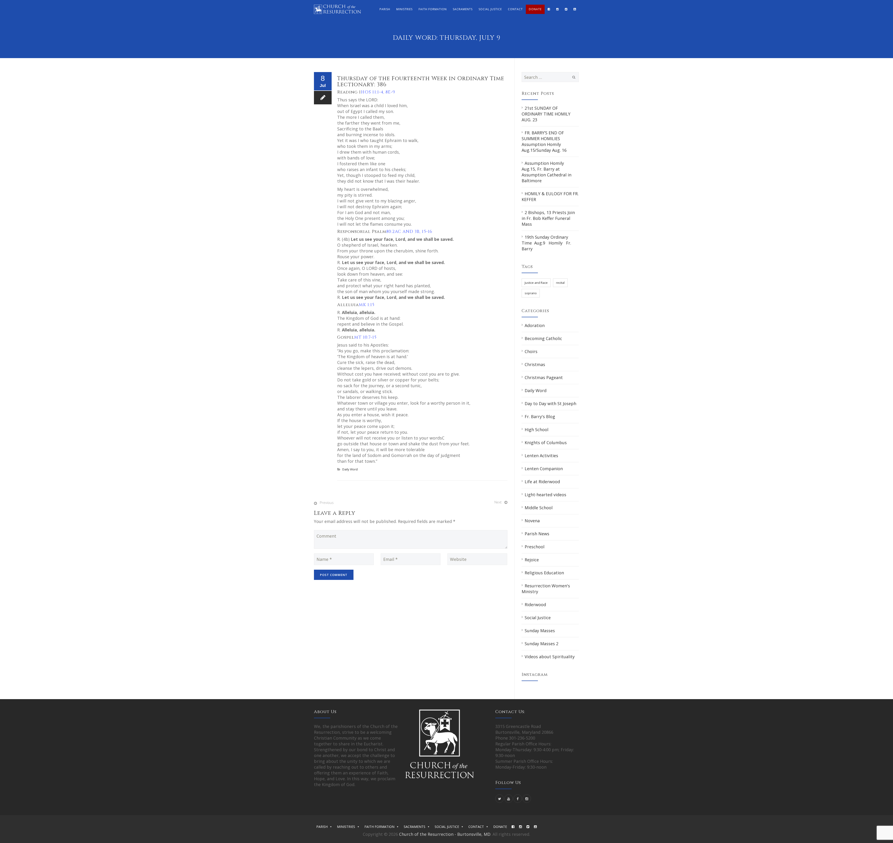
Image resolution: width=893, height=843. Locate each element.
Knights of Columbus (546, 442)
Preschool (534, 546)
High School (536, 429)
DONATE (535, 9)
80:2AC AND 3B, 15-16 (409, 232)
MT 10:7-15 (365, 337)
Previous (327, 502)
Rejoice (532, 559)
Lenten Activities (541, 455)
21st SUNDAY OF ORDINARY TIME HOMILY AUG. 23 (546, 113)
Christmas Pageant (544, 377)
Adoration (535, 325)
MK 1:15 (366, 305)
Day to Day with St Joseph (550, 403)
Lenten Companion (544, 468)
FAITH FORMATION (433, 9)
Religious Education (544, 572)
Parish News (537, 533)
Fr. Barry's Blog (540, 416)
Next (498, 502)
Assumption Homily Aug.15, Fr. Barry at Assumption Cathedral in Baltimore (546, 171)
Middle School (539, 507)
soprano (531, 293)
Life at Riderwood (542, 481)
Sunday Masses (540, 630)
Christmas (535, 364)
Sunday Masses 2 (541, 643)
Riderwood (535, 604)
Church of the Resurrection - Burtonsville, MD (444, 834)
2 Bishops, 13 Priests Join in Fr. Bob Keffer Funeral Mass (548, 218)
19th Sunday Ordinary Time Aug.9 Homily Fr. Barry (546, 242)
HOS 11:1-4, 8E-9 (378, 92)
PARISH (385, 9)
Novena (532, 520)
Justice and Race (536, 283)
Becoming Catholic (543, 338)
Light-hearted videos (545, 494)
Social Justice (538, 617)
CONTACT (515, 9)
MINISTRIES (404, 9)
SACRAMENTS (463, 9)
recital (560, 283)
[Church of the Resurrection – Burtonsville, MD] (337, 9)
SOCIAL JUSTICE (490, 9)
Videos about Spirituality (550, 656)
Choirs (531, 351)
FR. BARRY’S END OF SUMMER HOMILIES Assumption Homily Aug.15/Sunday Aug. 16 (544, 141)
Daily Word (350, 469)
